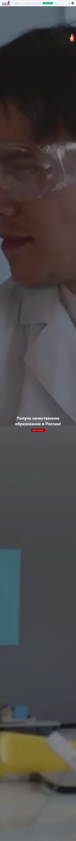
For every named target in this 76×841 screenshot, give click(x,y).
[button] (16, 3)
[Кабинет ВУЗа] (73, 3)
